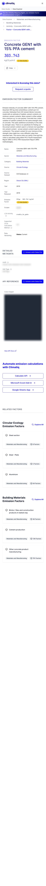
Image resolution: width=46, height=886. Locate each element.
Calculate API (23, 376)
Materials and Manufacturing (28, 19)
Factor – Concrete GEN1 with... (18, 29)
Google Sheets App (23, 390)
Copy (11, 68)
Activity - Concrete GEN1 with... (19, 26)
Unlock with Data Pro (33, 252)
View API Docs (9, 351)
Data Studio (6, 9)
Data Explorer (7, 19)
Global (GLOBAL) (22, 180)
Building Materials (13, 23)
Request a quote (23, 89)
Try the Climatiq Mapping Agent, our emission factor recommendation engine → (21, 14)
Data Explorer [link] (17, 9)
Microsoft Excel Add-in (23, 383)
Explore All (39, 424)
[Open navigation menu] (42, 3)
